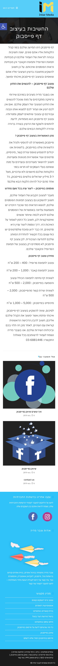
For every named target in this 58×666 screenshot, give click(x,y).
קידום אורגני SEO (46, 658)
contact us (29, 479)
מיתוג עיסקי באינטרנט (44, 622)
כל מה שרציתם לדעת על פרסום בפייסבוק (35, 627)
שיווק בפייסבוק (29, 468)
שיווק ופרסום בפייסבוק (19, 655)
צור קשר (21, 658)
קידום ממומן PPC (32, 658)
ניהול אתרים (29, 652)
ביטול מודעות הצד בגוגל (42, 616)
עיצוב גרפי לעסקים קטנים (42, 600)
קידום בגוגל (33, 655)
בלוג (37, 652)
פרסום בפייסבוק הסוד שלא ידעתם (38, 638)
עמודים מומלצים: (47, 652)
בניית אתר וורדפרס (46, 655)
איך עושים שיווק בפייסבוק (29, 411)
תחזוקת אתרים (18, 652)
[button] (3, 26)
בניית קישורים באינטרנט (43, 611)
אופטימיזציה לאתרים (44, 605)
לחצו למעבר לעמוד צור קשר (41, 583)
